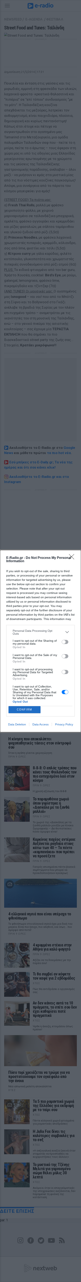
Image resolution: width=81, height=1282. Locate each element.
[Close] (73, 558)
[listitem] (40, 632)
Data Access (40, 724)
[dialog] (40, 641)
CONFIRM (24, 709)
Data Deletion (17, 724)
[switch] (65, 642)
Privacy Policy (64, 724)
